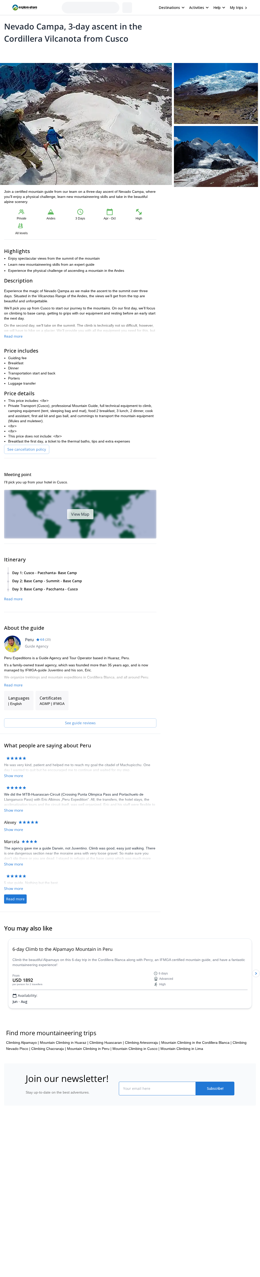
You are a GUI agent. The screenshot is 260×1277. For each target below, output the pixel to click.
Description (31, 52)
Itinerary (87, 52)
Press (11, 1200)
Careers (13, 1211)
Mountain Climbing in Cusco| (135, 1079)
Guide (104, 52)
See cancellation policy (26, 449)
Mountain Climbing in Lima (181, 1079)
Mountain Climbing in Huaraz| (64, 1073)
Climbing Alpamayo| (22, 1073)
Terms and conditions (86, 1210)
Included (69, 52)
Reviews (120, 52)
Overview (9, 52)
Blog (133, 1178)
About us (14, 1178)
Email (174, 213)
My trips (236, 7)
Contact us (77, 1188)
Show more (13, 804)
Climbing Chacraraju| (48, 1079)
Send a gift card (19, 1223)
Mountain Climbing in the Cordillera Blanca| (196, 1073)
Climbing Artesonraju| (142, 1073)
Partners (14, 1189)
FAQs (73, 1199)
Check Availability (210, 238)
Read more (13, 336)
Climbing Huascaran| (106, 1073)
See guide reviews (80, 722)
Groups (51, 52)
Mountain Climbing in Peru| (89, 1079)
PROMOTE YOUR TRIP (215, 1176)
